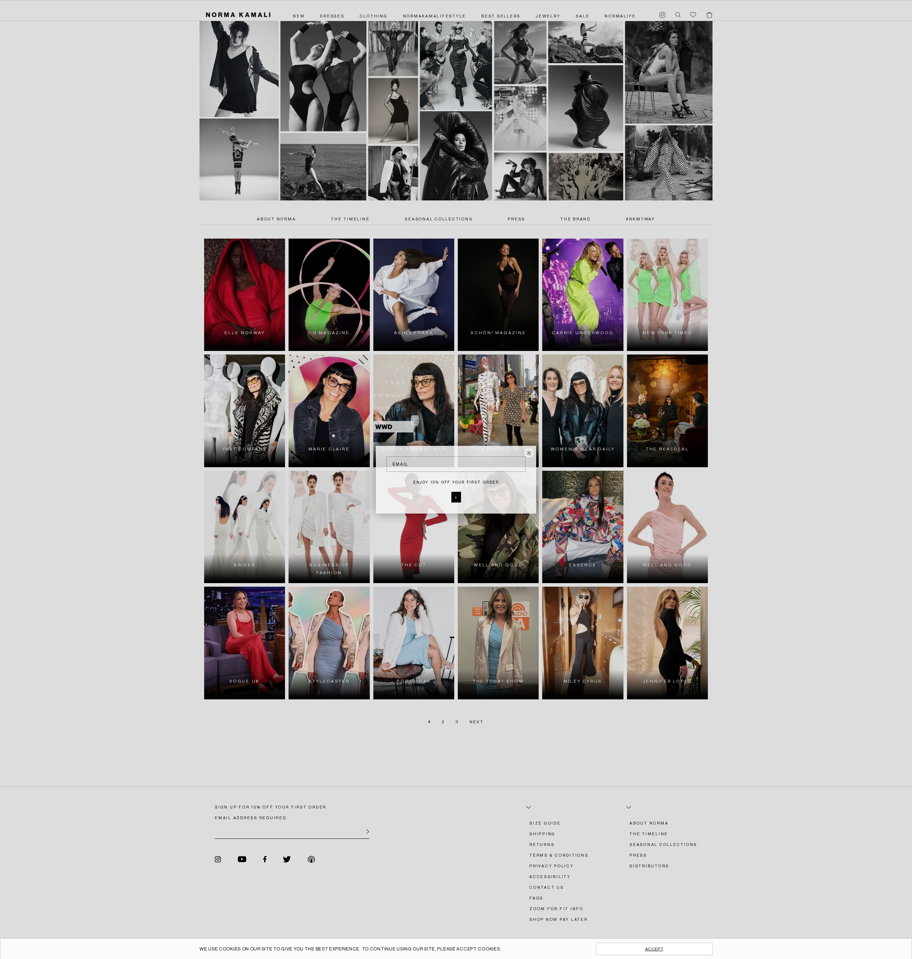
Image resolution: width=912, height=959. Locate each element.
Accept (654, 949)
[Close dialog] (529, 452)
